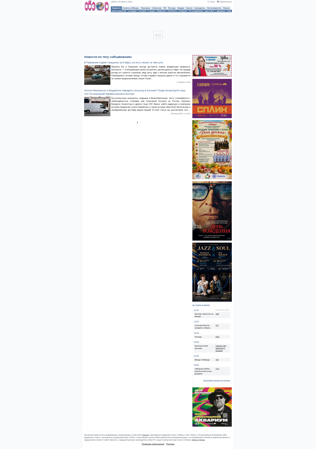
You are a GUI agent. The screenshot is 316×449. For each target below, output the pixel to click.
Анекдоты (200, 8)
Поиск (226, 8)
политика (172, 11)
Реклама (145, 8)
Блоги (189, 8)
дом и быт (209, 11)
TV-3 (217, 369)
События (156, 8)
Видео (181, 8)
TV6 (217, 360)
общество (161, 11)
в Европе (183, 11)
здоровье (221, 11)
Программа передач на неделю (216, 380)
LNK (217, 314)
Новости (116, 8)
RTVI (217, 337)
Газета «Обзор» (131, 8)
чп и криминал (196, 11)
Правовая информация (153, 444)
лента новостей (119, 11)
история (142, 11)
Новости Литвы (198, 440)
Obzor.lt (145, 435)
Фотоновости (214, 8)
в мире (151, 11)
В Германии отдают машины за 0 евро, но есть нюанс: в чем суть (123, 62)
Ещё (229, 11)
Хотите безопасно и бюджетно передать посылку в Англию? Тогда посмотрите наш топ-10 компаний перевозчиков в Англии (134, 92)
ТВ (164, 8)
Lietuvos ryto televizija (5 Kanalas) (221, 348)
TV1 (217, 325)
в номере (132, 11)
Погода (172, 8)
